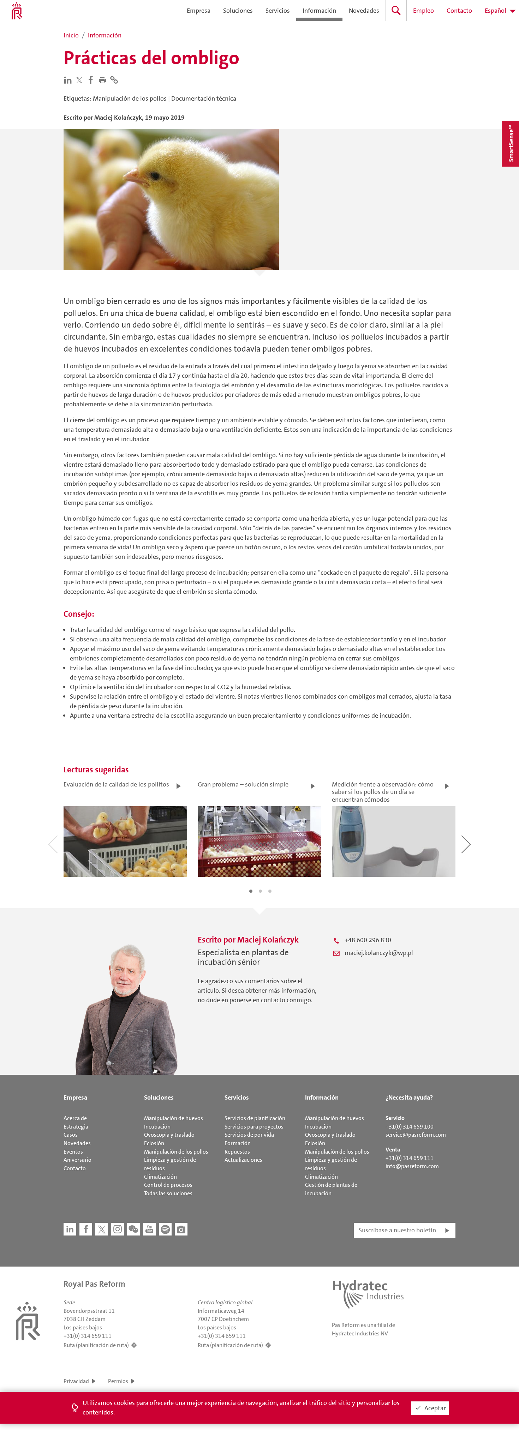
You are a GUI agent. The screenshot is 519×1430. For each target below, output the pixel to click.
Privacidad (76, 1381)
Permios (118, 1381)
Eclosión (154, 1143)
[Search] (396, 10)
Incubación (157, 1126)
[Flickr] (181, 1229)
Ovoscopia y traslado (169, 1134)
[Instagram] (117, 1229)
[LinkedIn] (69, 79)
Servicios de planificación (255, 1118)
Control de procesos (168, 1185)
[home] (17, 10)
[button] (104, 79)
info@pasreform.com (412, 1166)
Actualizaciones (243, 1159)
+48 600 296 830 (368, 940)
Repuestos (237, 1151)
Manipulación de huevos (173, 1118)
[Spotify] (165, 1229)
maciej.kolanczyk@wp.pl (379, 953)
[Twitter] (80, 80)
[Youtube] (149, 1229)
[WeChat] (133, 1229)
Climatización (160, 1176)
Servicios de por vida (249, 1134)
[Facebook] (92, 79)
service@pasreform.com (416, 1134)
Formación (238, 1143)
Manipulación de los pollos (176, 1151)
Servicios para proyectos (254, 1126)
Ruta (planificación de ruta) (96, 1345)
